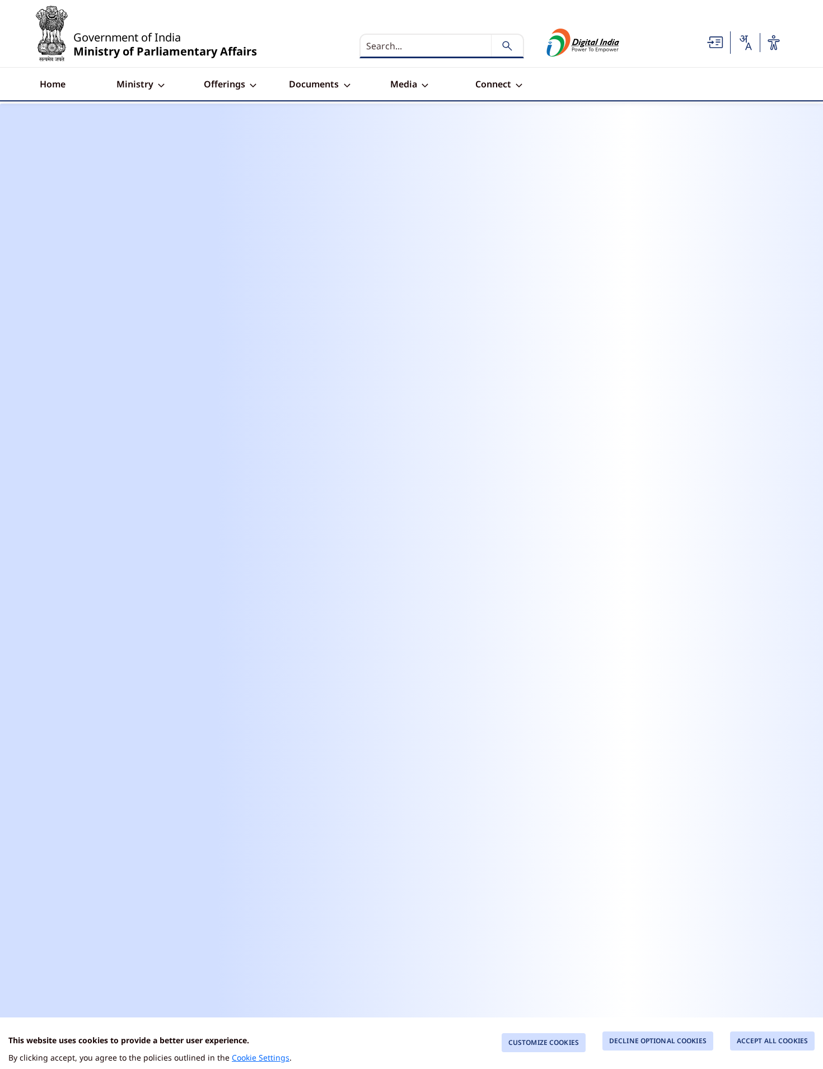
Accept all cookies (772, 1040)
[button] (715, 41)
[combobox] (745, 42)
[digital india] (583, 43)
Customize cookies (543, 1042)
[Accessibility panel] (774, 42)
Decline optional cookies (658, 1040)
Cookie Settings (260, 1057)
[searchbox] (426, 46)
